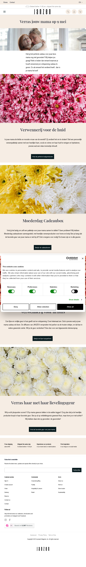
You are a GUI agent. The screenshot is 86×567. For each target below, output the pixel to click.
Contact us (7, 500)
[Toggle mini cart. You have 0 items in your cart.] (80, 11)
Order (6, 488)
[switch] (32, 291)
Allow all (70, 307)
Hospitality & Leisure (36, 488)
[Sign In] (74, 11)
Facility (33, 485)
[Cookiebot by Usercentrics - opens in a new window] (68, 258)
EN (80, 2)
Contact (12, 2)
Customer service (9, 477)
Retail (32, 492)
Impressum (33, 535)
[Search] (68, 11)
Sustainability (61, 492)
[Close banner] (82, 258)
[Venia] (42, 11)
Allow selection (43, 307)
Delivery (6, 492)
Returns (6, 496)
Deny (16, 307)
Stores (5, 2)
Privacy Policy (42, 535)
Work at (60, 485)
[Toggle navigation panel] (4, 11)
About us (60, 481)
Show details (74, 300)
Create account (8, 485)
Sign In (6, 481)
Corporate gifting (35, 481)
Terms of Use (52, 535)
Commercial (34, 477)
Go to (59, 477)
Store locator (61, 488)
